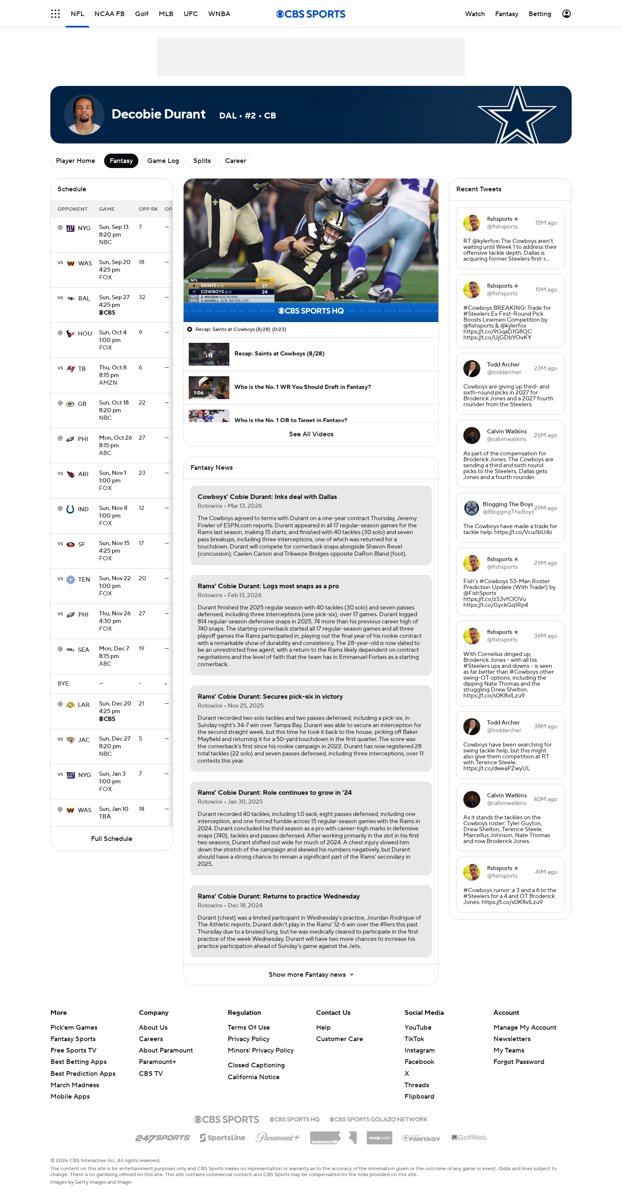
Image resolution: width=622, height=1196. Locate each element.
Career (235, 161)
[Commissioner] (333, 1134)
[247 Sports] (162, 1136)
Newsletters (512, 1039)
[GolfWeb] (469, 1138)
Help (323, 1027)
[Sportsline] (222, 1136)
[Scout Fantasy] (421, 1137)
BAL (84, 299)
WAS (85, 263)
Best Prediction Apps (83, 1073)
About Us (153, 1027)
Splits (202, 161)
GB (82, 404)
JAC (84, 740)
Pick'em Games (73, 1027)
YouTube (418, 1027)
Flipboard (420, 1096)
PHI (83, 439)
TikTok (414, 1039)
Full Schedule (111, 839)
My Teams (508, 1050)
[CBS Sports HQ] (294, 1118)
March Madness (74, 1085)
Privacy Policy (249, 1039)
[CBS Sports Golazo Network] (379, 1118)
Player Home (75, 161)
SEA (83, 650)
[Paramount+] (278, 1136)
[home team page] (70, 228)
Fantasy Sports (73, 1039)
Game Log (163, 161)
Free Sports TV (73, 1050)
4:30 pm (115, 618)
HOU (85, 334)
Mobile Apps (70, 1096)
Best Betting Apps (78, 1062)
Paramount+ (157, 1062)
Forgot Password (519, 1062)
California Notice (254, 1077)
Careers (151, 1039)
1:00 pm (113, 337)
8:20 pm (114, 231)
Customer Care (339, 1039)
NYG (84, 228)
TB (82, 369)
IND (83, 509)
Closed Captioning (256, 1065)
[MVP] (379, 1134)
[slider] (311, 297)
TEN (84, 580)
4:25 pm (115, 266)
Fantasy (121, 161)
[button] (55, 14)
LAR (84, 705)
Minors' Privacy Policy (261, 1050)
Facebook (419, 1062)
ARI (83, 474)
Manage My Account (524, 1027)
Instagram (420, 1050)
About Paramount (166, 1050)
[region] (311, 250)
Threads (417, 1085)
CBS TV (151, 1073)
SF (81, 544)
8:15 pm (113, 372)
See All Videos (311, 434)
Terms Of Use (249, 1027)
